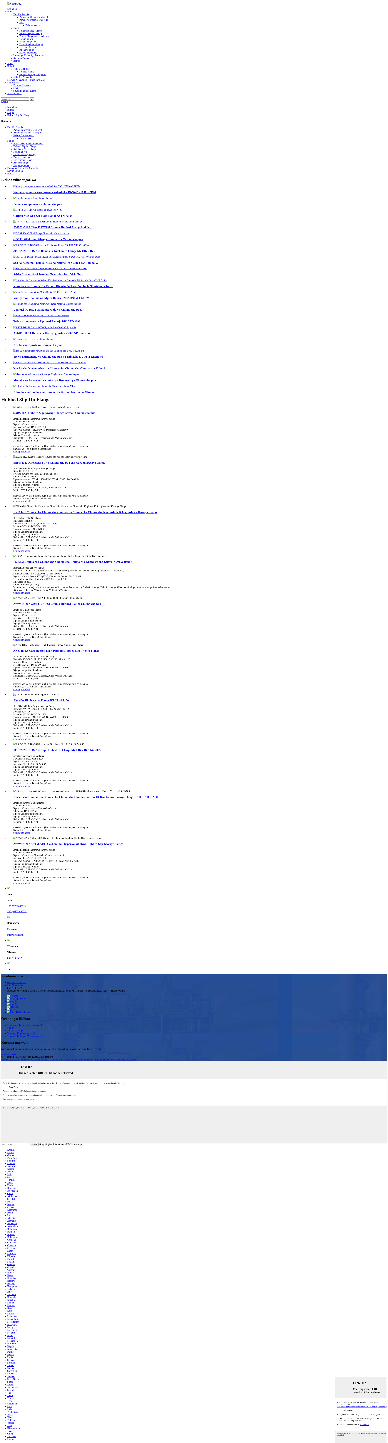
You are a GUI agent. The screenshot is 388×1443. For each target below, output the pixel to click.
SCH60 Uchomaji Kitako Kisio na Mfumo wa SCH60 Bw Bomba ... (55, 262)
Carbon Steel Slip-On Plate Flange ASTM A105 (43, 215)
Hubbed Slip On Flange (30, 33)
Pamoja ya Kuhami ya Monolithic (29, 55)
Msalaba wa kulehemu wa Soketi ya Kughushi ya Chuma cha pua (54, 380)
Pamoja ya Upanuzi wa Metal (33, 17)
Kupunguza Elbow (104, 1059)
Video (10, 63)
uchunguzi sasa (8, 1054)
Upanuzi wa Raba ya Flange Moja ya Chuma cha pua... (48, 309)
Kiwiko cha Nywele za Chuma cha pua (37, 345)
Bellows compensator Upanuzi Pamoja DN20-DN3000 (46, 321)
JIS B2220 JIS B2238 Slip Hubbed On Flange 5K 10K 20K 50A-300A (57, 750)
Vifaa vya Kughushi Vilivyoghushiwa (25, 1036)
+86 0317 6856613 (16, 906)
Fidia (21, 22)
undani (26, 451)
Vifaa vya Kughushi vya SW (21, 1033)
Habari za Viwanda (22, 77)
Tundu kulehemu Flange (31, 44)
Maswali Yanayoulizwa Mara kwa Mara (26, 80)
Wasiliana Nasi (14, 93)
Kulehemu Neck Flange (30, 30)
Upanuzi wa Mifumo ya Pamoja (78, 1059)
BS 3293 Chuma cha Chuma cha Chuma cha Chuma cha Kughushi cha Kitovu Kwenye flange (72, 561)
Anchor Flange (26, 50)
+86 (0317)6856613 (17, 911)
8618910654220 (15, 958)
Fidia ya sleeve (32, 25)
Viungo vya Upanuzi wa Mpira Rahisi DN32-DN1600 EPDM (51, 298)
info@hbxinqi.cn (15, 934)
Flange (16, 28)
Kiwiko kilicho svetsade (125, 1059)
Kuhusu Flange (26, 71)
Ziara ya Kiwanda (22, 85)
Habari (10, 66)
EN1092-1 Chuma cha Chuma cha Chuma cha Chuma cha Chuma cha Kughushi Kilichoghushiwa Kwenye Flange (85, 512)
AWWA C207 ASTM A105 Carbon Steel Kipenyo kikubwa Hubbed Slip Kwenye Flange (68, 843)
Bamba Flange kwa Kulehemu (34, 36)
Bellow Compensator (23, 135)
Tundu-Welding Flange (24, 154)
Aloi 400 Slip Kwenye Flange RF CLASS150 (41, 700)
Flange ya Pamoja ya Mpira (26, 1059)
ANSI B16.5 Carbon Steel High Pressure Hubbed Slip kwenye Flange (56, 650)
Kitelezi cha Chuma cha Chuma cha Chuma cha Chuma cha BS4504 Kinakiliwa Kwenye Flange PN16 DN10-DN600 (86, 797)
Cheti (15, 88)
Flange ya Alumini (28, 52)
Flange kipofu (26, 39)
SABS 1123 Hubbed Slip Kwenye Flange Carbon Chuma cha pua (54, 412)
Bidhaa (10, 11)
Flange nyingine (21, 165)
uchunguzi (18, 451)
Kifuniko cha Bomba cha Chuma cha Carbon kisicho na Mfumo (53, 392)
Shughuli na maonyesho (24, 90)
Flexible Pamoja (21, 14)
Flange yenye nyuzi (28, 41)
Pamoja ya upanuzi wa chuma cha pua (37, 204)
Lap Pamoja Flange (28, 47)
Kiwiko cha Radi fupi (51, 1059)
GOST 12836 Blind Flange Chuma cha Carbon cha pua (48, 239)
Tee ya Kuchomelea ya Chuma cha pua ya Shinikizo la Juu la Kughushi (58, 356)
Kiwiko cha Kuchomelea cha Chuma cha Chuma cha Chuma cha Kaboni (59, 368)
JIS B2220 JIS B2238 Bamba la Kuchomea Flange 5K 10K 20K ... (54, 251)
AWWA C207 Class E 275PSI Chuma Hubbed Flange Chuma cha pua (57, 603)
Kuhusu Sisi (13, 82)
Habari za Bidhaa (21, 69)
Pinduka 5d (6, 1059)
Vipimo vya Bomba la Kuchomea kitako (26, 1025)
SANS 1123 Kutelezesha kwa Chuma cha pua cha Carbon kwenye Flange (59, 462)
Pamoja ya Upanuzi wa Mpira (33, 20)
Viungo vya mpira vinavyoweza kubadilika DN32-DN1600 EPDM (54, 192)
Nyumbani (12, 9)
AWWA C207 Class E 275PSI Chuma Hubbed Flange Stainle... (52, 227)
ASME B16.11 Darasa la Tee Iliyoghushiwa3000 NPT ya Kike (51, 333)
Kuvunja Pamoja (21, 58)
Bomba (16, 60)
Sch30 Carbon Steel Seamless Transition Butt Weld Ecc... (48, 274)
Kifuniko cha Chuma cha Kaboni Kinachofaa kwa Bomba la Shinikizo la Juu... (63, 286)
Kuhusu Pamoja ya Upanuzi (32, 74)
